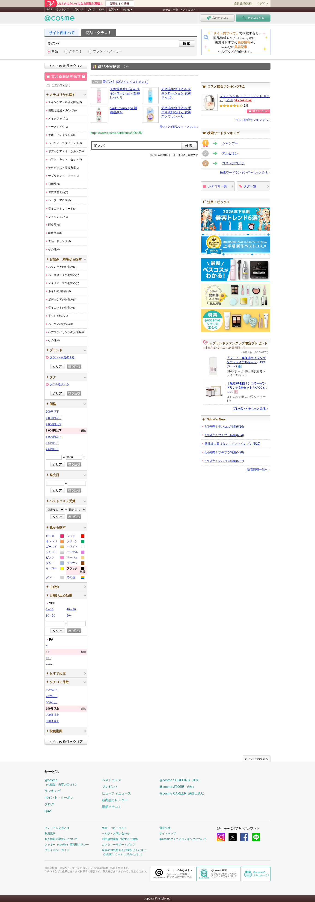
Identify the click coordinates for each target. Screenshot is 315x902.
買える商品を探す (66, 76)
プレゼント (110, 786)
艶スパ (108, 81)
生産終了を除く (61, 85)
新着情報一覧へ (257, 469)
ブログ (91, 9)
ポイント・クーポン (59, 797)
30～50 (50, 615)
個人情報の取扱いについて (61, 839)
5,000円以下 (53, 436)
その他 (75, 578)
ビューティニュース (116, 793)
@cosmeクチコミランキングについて (182, 839)
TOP (49, 9)
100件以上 (66, 708)
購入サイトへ (258, 111)
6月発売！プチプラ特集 (224, 452)
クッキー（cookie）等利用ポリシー (67, 844)
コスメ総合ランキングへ (251, 120)
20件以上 (51, 696)
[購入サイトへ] (258, 111)
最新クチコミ (111, 807)
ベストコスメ (188, 9)
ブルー (54, 563)
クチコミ (75, 51)
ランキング (62, 9)
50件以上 (51, 702)
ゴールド (54, 547)
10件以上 (51, 690)
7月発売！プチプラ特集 (224, 435)
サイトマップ (167, 833)
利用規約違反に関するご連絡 (120, 839)
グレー (54, 578)
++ (66, 651)
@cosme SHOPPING (180, 780)
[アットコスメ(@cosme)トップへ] (59, 19)
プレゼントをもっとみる (249, 408)
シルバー (54, 553)
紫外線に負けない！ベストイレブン (232, 443)
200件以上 (52, 714)
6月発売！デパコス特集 (224, 461)
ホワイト (75, 547)
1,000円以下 (53, 418)
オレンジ (54, 542)
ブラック (76, 571)
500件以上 (52, 721)
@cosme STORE (177, 786)
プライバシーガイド (57, 850)
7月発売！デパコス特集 (224, 426)
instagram (221, 837)
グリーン (75, 542)
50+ (69, 615)
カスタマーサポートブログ (118, 844)
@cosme (61, 782)
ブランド (78, 9)
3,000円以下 (66, 430)
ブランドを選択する (62, 357)
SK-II (229, 100)
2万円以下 (52, 449)
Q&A (101, 9)
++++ (49, 664)
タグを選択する (59, 384)
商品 (54, 51)
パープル (75, 553)
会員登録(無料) (243, 3)
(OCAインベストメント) (132, 82)
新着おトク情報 (119, 3)
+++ (48, 658)
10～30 (71, 609)
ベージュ (75, 558)
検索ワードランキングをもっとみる (244, 172)
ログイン (262, 3)
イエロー (54, 569)
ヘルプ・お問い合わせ (116, 833)
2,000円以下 (53, 424)
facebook (244, 837)
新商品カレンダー (115, 800)
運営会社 (164, 828)
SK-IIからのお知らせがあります (243, 100)
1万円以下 (52, 443)
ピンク (54, 558)
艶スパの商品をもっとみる (178, 127)
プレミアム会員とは (57, 828)
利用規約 (50, 833)
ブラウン (75, 563)
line (256, 837)
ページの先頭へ (258, 759)
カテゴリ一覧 (170, 9)
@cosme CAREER (182, 793)
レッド (75, 536)
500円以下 (52, 411)
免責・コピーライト (114, 828)
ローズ (54, 536)
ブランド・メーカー (107, 51)
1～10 (49, 609)
